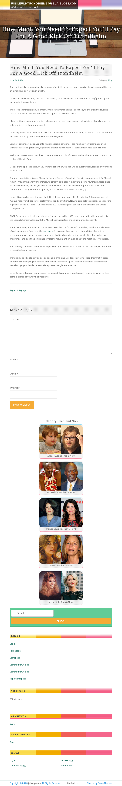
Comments (18, 765)
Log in (13, 643)
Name (14, 359)
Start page (15, 657)
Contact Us (72, 783)
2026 (12, 723)
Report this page (18, 290)
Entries (67, 760)
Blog (110, 80)
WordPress (66, 765)
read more (48, 231)
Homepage (15, 650)
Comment (15, 319)
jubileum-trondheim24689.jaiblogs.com (44, 3)
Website (15, 388)
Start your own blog (19, 664)
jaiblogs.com (34, 783)
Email (14, 374)
